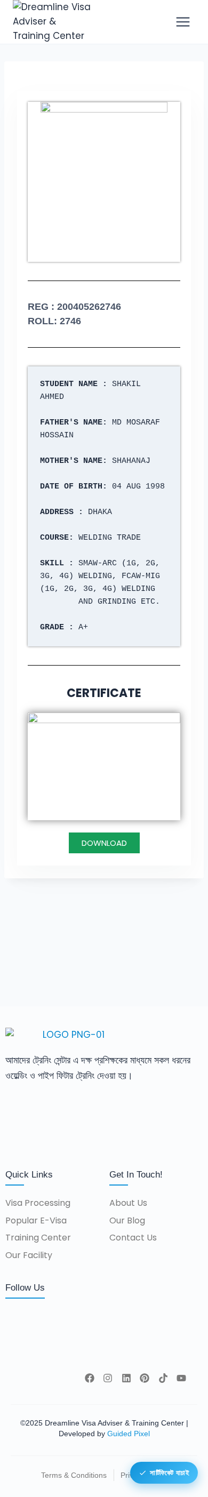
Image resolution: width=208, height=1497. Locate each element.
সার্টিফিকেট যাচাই (169, 1473)
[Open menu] (182, 22)
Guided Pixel (128, 1433)
